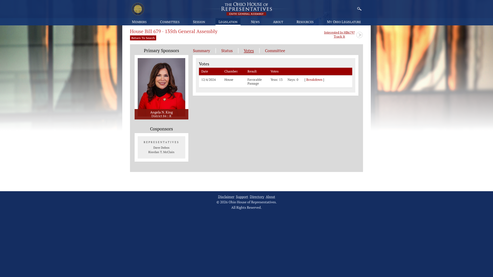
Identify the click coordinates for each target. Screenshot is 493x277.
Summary (201, 50)
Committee (275, 50)
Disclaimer (226, 197)
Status (227, 50)
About (278, 21)
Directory (257, 197)
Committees (169, 21)
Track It (339, 34)
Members (139, 21)
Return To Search (143, 38)
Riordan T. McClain (161, 152)
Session (199, 21)
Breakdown (314, 80)
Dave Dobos (161, 147)
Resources (305, 21)
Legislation (228, 21)
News (255, 21)
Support (242, 197)
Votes (249, 50)
